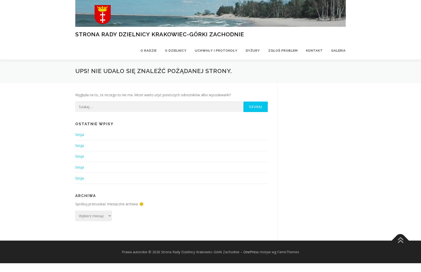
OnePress (251, 252)
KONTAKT (314, 50)
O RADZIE (149, 50)
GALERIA (338, 50)
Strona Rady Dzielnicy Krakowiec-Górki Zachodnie (159, 34)
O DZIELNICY (176, 50)
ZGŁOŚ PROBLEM (283, 50)
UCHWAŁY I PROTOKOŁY (216, 50)
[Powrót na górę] (400, 240)
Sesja (79, 134)
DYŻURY (253, 50)
